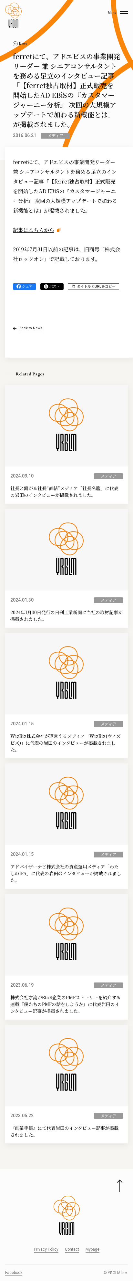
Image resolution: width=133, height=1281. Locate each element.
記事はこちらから (33, 230)
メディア (55, 135)
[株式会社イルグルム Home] (13, 15)
